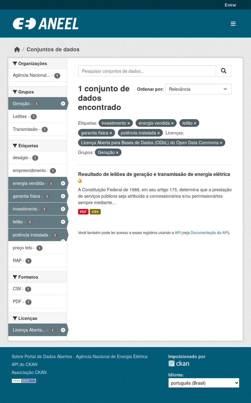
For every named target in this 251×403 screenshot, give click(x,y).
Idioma (175, 375)
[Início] (17, 49)
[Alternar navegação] (233, 23)
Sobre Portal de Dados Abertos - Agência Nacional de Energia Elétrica (80, 356)
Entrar (230, 5)
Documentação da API (209, 232)
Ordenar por (149, 89)
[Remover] (128, 123)
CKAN (178, 363)
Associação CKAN (29, 372)
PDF (83, 211)
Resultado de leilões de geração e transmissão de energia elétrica (154, 174)
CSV (95, 211)
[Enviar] (224, 70)
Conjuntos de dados (53, 49)
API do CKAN (24, 364)
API (178, 232)
